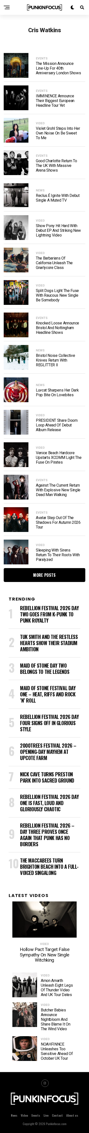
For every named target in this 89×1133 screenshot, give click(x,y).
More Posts (44, 575)
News (14, 1115)
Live (46, 1115)
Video (24, 1115)
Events (35, 1115)
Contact (57, 1115)
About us (72, 1115)
